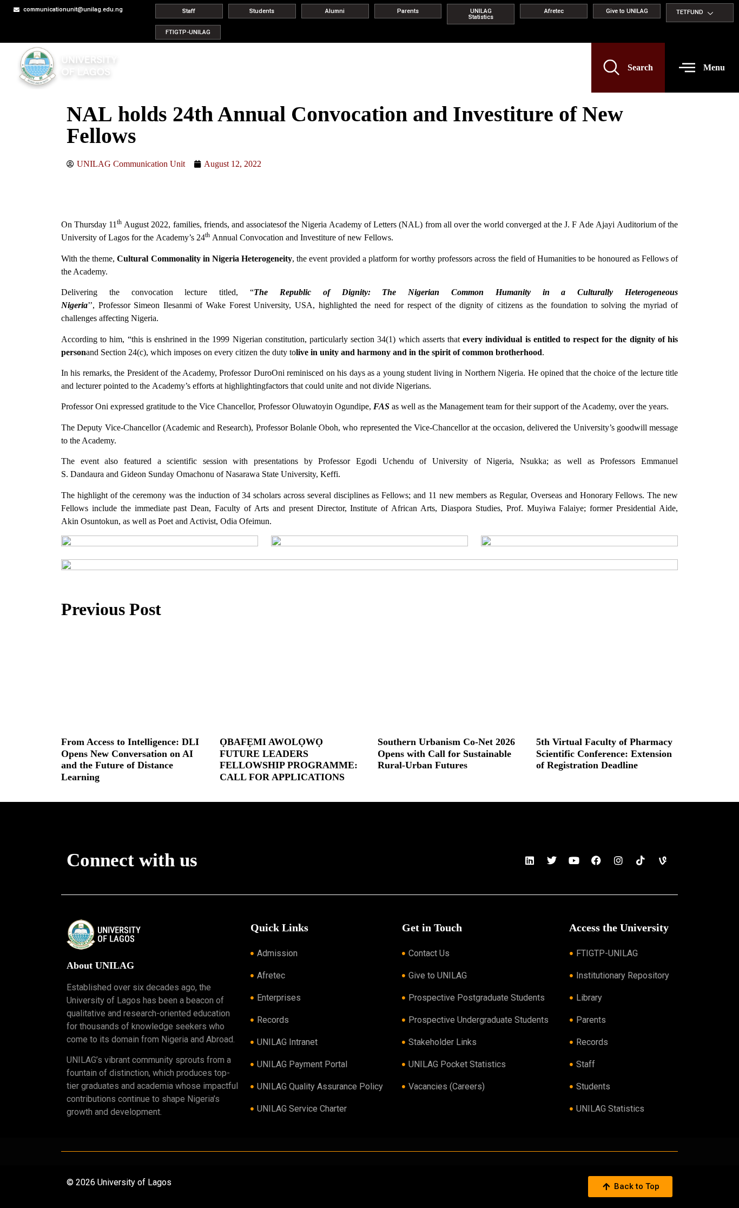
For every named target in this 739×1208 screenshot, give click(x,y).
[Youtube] (574, 860)
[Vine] (662, 860)
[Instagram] (618, 860)
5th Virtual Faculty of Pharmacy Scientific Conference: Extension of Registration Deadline (604, 753)
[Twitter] (552, 860)
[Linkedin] (529, 860)
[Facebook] (596, 860)
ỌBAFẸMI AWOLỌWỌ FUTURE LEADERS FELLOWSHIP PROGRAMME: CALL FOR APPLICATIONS (289, 759)
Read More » (78, 791)
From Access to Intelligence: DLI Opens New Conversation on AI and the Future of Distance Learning (130, 759)
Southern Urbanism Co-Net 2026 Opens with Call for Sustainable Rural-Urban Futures (446, 753)
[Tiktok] (640, 860)
